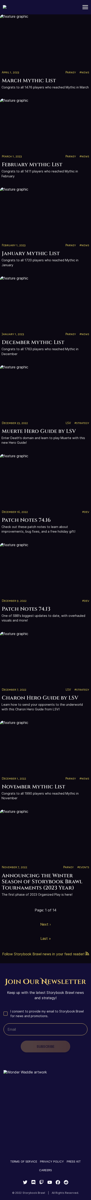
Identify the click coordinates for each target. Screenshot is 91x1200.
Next (44, 924)
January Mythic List (31, 253)
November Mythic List (33, 786)
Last (44, 938)
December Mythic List (33, 342)
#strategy (81, 423)
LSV (68, 423)
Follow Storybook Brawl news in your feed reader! (43, 954)
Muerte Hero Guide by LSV (39, 431)
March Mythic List (29, 80)
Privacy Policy (52, 1161)
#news (84, 72)
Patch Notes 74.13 (26, 609)
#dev (85, 512)
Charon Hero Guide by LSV (40, 698)
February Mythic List (32, 164)
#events (83, 867)
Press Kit (74, 1161)
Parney (70, 72)
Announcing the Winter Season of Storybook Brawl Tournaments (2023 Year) (42, 881)
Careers (45, 1170)
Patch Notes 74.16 (26, 520)
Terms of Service (23, 1161)
